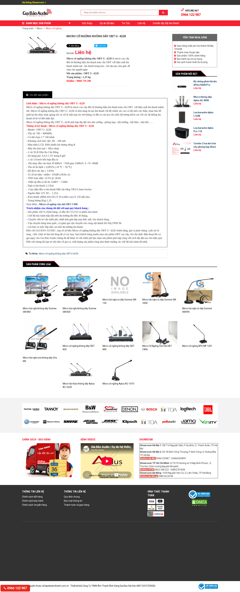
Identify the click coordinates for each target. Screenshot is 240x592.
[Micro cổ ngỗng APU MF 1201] (199, 332)
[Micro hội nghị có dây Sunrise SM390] (199, 289)
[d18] (149, 422)
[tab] (37, 95)
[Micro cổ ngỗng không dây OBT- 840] (120, 332)
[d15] (129, 409)
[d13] (110, 409)
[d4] (208, 422)
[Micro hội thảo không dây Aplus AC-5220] (80, 370)
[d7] (51, 409)
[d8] (51, 422)
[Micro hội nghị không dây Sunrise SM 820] (80, 289)
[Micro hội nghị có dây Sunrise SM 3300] (159, 284)
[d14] (110, 422)
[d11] (90, 409)
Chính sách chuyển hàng (34, 505)
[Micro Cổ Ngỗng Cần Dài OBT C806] (159, 332)
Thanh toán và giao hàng (76, 505)
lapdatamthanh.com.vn (57, 585)
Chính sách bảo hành (32, 500)
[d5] (31, 409)
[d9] (71, 409)
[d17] (149, 409)
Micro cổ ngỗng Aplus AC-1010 (118, 383)
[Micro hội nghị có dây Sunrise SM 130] (120, 284)
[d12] (90, 422)
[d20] (169, 422)
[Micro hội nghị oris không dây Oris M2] (40, 338)
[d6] (31, 422)
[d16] (129, 422)
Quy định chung (72, 496)
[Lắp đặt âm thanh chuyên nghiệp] (37, 12)
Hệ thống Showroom (33, 2)
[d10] (71, 422)
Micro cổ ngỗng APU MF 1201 (197, 346)
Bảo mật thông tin (73, 500)
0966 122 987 (16, 588)
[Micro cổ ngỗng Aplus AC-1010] (120, 370)
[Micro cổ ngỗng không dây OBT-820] (80, 332)
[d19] (169, 409)
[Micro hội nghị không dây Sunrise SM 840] (40, 289)
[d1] (188, 409)
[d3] (208, 409)
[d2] (188, 422)
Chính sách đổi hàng (32, 496)
